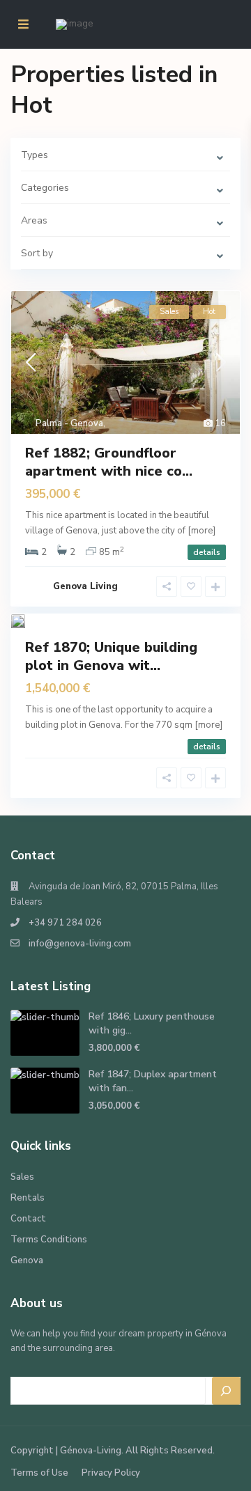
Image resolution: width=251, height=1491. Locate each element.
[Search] (226, 1391)
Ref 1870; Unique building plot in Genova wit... (111, 656)
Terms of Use (39, 1473)
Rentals (27, 1198)
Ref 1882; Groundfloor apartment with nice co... (108, 462)
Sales (22, 1177)
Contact (28, 1218)
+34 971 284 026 (65, 922)
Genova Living (85, 586)
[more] (201, 530)
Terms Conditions (48, 1239)
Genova (26, 1260)
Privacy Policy (111, 1473)
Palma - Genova (69, 423)
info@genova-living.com (80, 943)
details (206, 552)
